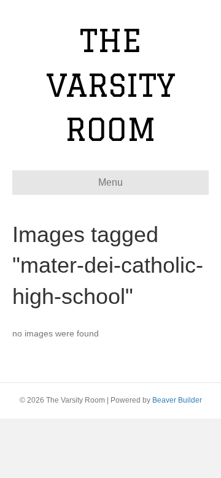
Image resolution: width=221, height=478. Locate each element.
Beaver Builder (177, 400)
